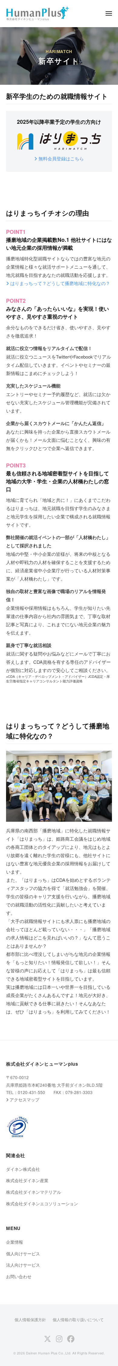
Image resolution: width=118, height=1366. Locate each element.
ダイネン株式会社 (23, 1169)
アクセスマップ (24, 1100)
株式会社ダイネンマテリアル (33, 1192)
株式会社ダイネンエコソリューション (42, 1204)
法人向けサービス (23, 1265)
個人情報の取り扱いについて (78, 1319)
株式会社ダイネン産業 (27, 1180)
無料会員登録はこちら (61, 158)
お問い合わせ (18, 1276)
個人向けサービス (23, 1254)
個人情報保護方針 (30, 1319)
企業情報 (14, 1242)
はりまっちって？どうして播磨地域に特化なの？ (60, 283)
